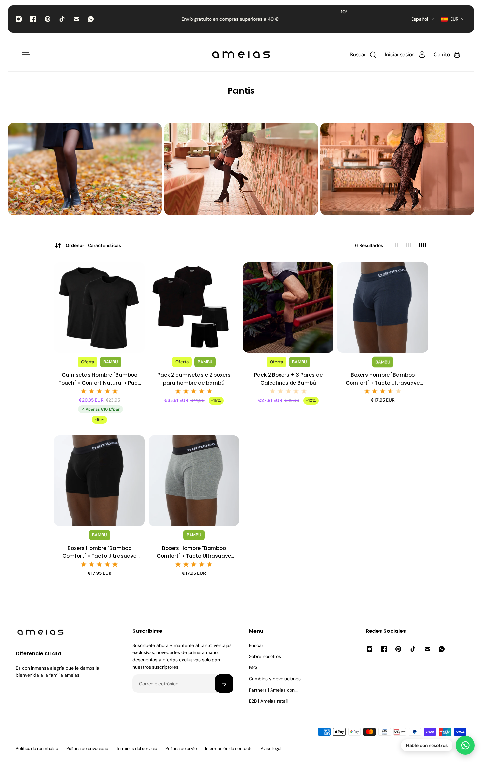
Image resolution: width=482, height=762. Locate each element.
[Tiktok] (62, 19)
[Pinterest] (47, 19)
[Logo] (241, 54)
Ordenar (93, 245)
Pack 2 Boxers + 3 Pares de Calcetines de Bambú (288, 378)
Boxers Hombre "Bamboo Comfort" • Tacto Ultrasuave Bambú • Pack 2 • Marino (383, 379)
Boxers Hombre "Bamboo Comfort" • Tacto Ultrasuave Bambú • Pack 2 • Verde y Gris (193, 552)
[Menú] (24, 55)
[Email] (76, 19)
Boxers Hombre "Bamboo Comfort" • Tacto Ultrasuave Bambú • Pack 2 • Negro (99, 552)
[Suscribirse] (224, 683)
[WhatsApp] (91, 19)
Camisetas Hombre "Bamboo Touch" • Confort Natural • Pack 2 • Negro (99, 379)
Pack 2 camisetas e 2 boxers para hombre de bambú (194, 378)
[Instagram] (18, 19)
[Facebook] (33, 19)
